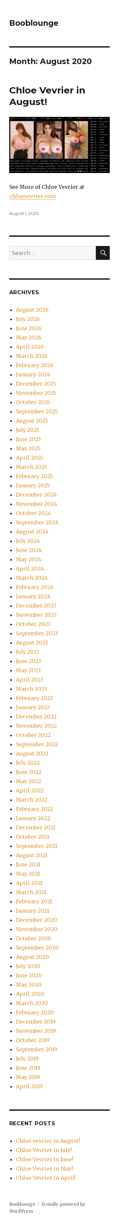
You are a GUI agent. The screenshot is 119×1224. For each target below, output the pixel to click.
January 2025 (33, 485)
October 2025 (33, 402)
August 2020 (32, 957)
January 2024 (33, 596)
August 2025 (32, 420)
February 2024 (35, 587)
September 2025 (37, 411)
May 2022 (28, 781)
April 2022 (30, 790)
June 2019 (28, 1068)
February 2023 (34, 698)
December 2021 (36, 827)
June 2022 (28, 772)
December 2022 (36, 716)
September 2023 (37, 633)
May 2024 (28, 559)
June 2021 (28, 864)
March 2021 (31, 892)
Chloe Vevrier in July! (44, 1150)
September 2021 (36, 846)
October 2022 (33, 735)
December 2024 (36, 494)
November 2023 (36, 615)
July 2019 (27, 1058)
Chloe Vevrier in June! (44, 1159)
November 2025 (36, 393)
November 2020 (37, 929)
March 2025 (31, 467)
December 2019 (36, 1021)
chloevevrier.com (32, 196)
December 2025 (36, 383)
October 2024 (33, 513)
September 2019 (36, 1049)
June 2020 (29, 975)
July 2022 (28, 762)
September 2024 (37, 522)
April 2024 (30, 568)
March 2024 (32, 578)
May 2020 (29, 984)
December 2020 (36, 920)
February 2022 (34, 809)
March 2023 (31, 688)
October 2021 (33, 836)
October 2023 (33, 624)
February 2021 (34, 901)
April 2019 (29, 1086)
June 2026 (29, 328)
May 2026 (28, 337)
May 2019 (28, 1077)
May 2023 (28, 670)
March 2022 (31, 799)
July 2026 (28, 319)
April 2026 (30, 346)
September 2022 (37, 744)
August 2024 (32, 531)
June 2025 (28, 439)
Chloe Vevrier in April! (46, 1177)
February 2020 (35, 1012)
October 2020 (33, 938)
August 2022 (32, 753)
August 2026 (32, 309)
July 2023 (27, 651)
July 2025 (27, 430)
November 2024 (36, 504)
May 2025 (28, 448)
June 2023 (28, 661)
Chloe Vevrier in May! (44, 1168)
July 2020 (28, 966)
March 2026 (32, 356)
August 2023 (32, 642)
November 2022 (36, 725)
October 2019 (33, 1040)
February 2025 (34, 476)
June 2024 (29, 550)
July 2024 (28, 541)
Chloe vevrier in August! (48, 1140)
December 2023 (36, 605)
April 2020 (30, 994)
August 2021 (31, 855)
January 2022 (33, 818)
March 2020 (32, 1003)
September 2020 (37, 947)
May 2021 (28, 873)
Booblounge (34, 23)
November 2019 (36, 1031)
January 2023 (33, 707)
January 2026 (33, 374)
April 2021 (29, 883)
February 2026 (35, 365)
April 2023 (29, 679)
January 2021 (32, 910)
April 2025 (29, 457)
